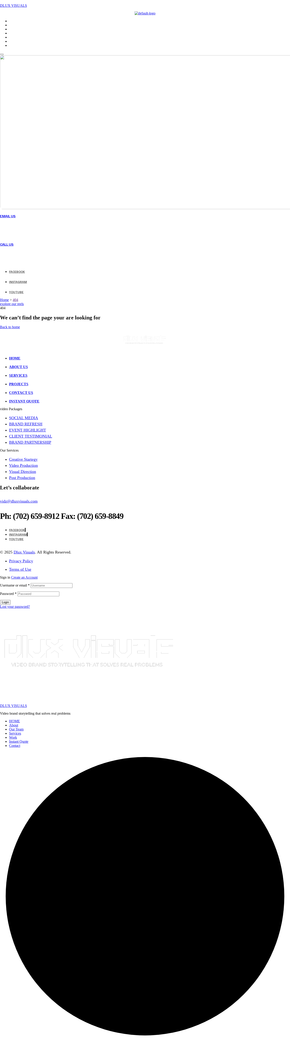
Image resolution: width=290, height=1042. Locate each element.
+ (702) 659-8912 (25, 257)
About (13, 725)
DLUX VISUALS (13, 5)
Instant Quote (18, 741)
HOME (14, 721)
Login (5, 602)
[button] (12, 304)
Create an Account (24, 577)
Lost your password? (15, 606)
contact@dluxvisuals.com (37, 229)
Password (8, 594)
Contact (14, 745)
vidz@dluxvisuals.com (19, 501)
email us (8, 216)
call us (7, 244)
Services (15, 733)
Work (13, 737)
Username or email (15, 585)
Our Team (16, 729)
